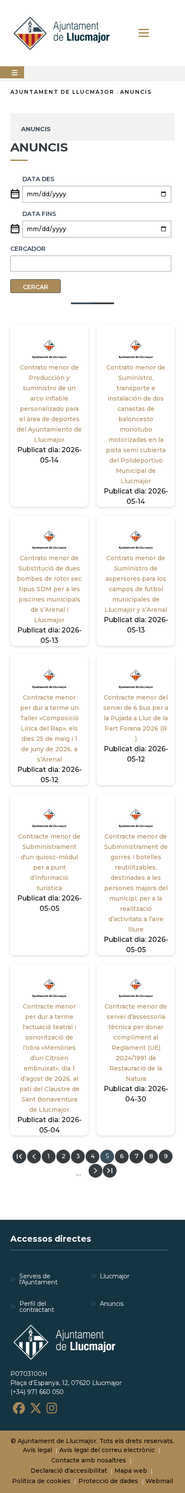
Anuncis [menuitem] (111, 1304)
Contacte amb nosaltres (88, 1460)
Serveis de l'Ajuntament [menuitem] (38, 1279)
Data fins (39, 214)
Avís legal (37, 1450)
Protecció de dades (108, 1481)
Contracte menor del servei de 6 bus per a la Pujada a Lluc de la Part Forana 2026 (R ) (135, 718)
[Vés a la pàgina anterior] (34, 1156)
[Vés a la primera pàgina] (19, 1156)
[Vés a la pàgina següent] (95, 1171)
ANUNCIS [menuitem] (36, 129)
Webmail (159, 1481)
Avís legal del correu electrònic (107, 1450)
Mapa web (130, 1470)
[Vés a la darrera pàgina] (110, 1171)
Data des (38, 179)
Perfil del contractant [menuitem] (36, 1307)
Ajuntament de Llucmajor (62, 92)
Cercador (28, 249)
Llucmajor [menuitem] (115, 1276)
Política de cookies (41, 1481)
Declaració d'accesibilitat (69, 1470)
